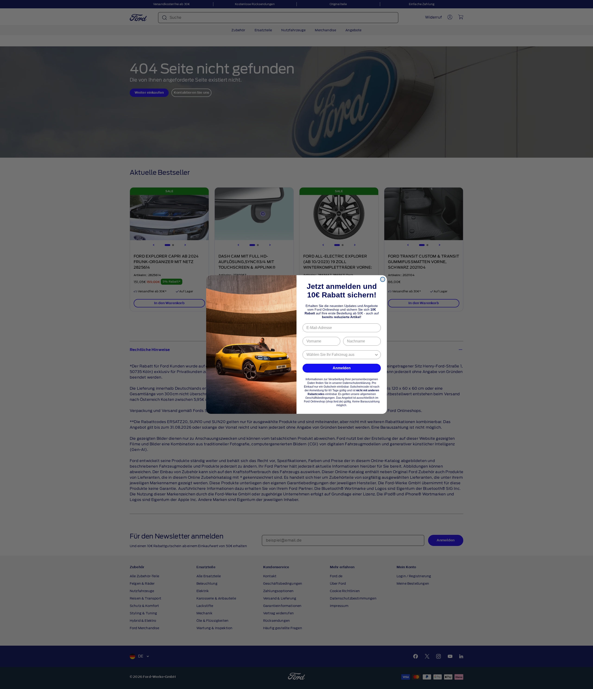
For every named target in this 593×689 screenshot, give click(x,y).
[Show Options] (376, 355)
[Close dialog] (382, 279)
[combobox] (340, 355)
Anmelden (342, 368)
